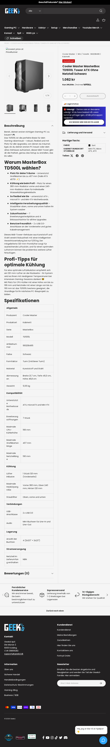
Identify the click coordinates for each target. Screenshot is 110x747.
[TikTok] (56, 737)
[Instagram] (52, 737)
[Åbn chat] (103, 740)
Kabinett (66, 56)
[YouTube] (47, 737)
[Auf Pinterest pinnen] (82, 155)
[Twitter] (60, 737)
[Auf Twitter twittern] (71, 155)
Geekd (12, 719)
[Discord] (66, 737)
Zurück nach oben (55, 611)
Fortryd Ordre (63, 655)
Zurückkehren (63, 640)
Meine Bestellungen (67, 635)
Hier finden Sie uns (66, 645)
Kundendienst (64, 629)
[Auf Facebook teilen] (77, 155)
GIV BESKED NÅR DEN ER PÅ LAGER (84, 122)
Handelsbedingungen (15, 679)
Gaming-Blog (11, 690)
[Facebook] (43, 737)
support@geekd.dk (13, 653)
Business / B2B (11, 695)
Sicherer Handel (12, 674)
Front (6, 43)
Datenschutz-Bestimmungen (19, 684)
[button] (104, 20)
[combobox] (65, 11)
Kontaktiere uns (65, 650)
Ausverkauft (93, 96)
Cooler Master (68, 54)
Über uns (8, 669)
